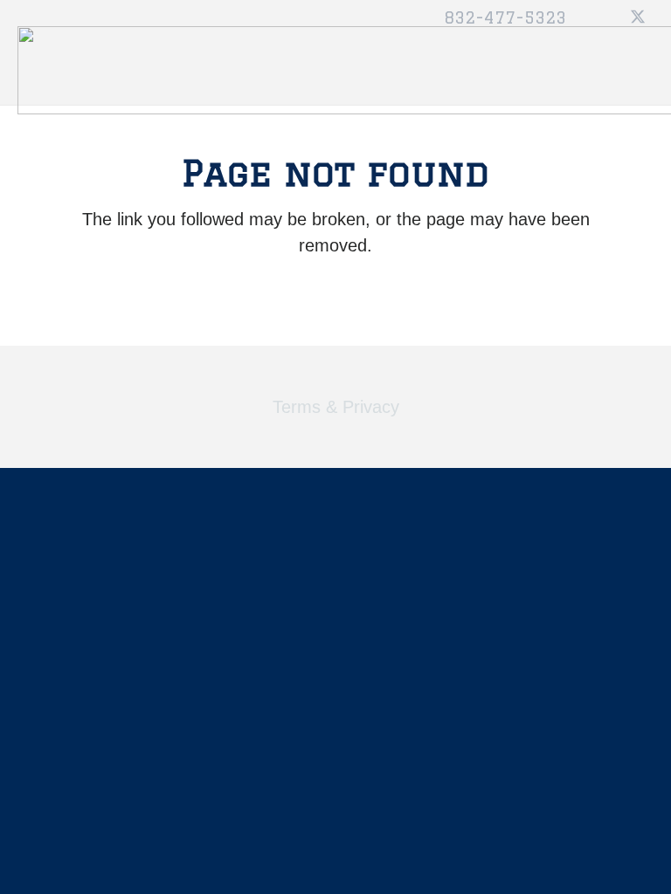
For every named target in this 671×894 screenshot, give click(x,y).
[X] (638, 17)
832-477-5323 (505, 17)
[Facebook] (606, 17)
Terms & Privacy (336, 406)
